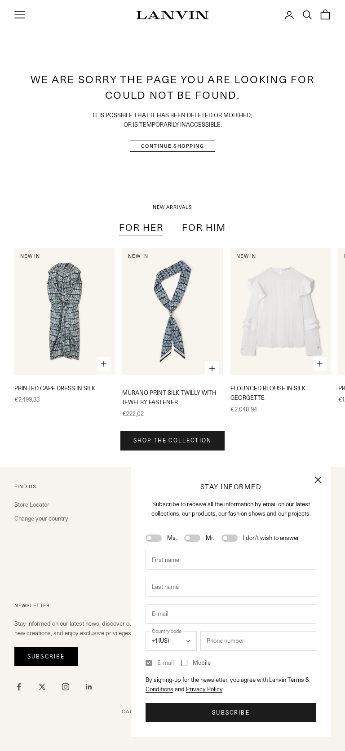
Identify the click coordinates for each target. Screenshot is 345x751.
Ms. (172, 537)
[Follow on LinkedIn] (88, 686)
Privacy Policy (204, 689)
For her (141, 227)
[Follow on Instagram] (65, 686)
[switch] (154, 538)
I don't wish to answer (271, 537)
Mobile (202, 662)
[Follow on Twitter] (42, 686)
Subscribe (230, 712)
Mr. (210, 537)
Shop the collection (172, 440)
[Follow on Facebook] (18, 686)
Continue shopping (172, 146)
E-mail (165, 662)
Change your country (41, 518)
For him (204, 227)
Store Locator (31, 504)
